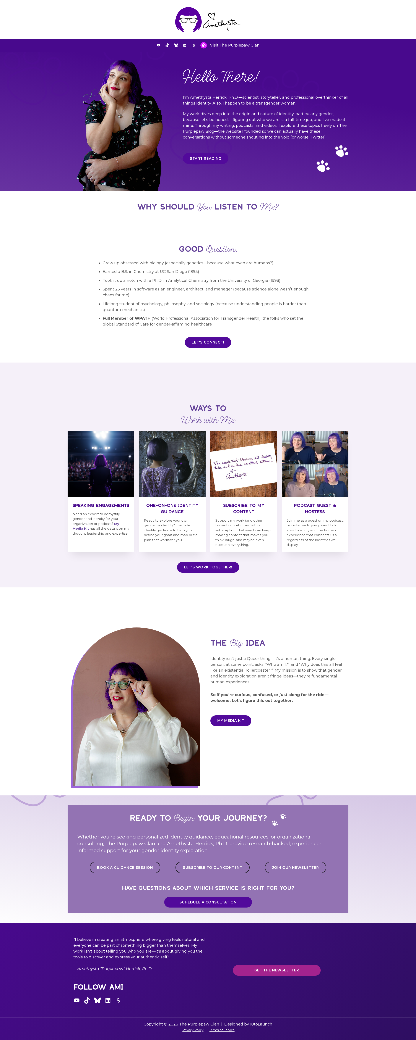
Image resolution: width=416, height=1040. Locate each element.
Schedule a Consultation (208, 902)
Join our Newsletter (295, 868)
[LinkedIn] (185, 45)
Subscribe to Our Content (212, 868)
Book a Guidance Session (125, 868)
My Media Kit (230, 721)
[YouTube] (159, 45)
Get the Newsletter (276, 970)
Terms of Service (222, 1030)
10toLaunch (261, 1024)
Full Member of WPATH (127, 318)
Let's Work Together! (208, 567)
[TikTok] (167, 45)
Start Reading (205, 158)
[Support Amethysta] (194, 45)
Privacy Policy (192, 1030)
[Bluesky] (176, 45)
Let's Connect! (208, 342)
